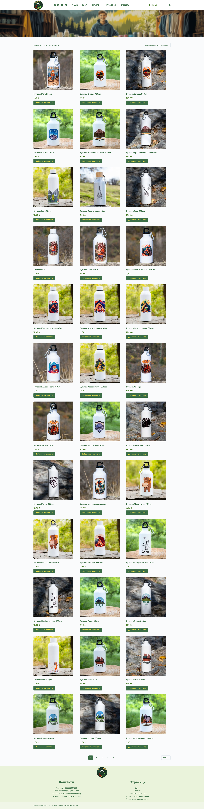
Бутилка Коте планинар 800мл (93, 328)
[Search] (139, 5)
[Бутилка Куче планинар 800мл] (148, 304)
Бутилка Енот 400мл (89, 270)
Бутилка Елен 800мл (135, 211)
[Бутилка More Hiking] (55, 70)
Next (165, 757)
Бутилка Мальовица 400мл (92, 445)
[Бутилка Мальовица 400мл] (102, 421)
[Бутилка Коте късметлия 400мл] (148, 246)
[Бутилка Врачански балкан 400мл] (102, 129)
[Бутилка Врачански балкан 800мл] (148, 129)
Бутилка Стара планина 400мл (140, 738)
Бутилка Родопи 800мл (90, 738)
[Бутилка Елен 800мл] (148, 187)
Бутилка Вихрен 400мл (43, 153)
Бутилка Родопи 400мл (43, 738)
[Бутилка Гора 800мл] (55, 187)
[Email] (62, 5)
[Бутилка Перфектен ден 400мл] (148, 539)
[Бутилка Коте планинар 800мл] (102, 304)
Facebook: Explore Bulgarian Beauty (66, 796)
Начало (74, 5)
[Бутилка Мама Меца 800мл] (148, 421)
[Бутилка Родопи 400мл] (55, 714)
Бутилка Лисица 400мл (43, 445)
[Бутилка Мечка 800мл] (55, 480)
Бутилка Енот (39, 270)
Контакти (95, 5)
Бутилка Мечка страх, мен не (93, 504)
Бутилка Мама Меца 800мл (138, 445)
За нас (137, 788)
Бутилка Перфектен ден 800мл (47, 621)
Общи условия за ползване (137, 796)
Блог (84, 5)
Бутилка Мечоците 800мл (91, 562)
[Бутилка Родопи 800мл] (102, 714)
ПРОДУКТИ (125, 5)
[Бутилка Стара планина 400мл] (148, 714)
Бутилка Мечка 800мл (43, 504)
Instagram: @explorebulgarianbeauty (66, 793)
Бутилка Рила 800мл (135, 680)
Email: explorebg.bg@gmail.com (66, 791)
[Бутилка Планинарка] (55, 656)
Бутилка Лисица (133, 387)
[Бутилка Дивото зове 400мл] (102, 187)
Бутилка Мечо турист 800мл (46, 562)
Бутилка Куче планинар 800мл (140, 328)
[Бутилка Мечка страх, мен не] (102, 480)
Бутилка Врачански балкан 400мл (95, 153)
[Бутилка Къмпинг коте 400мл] (55, 363)
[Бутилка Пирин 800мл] (148, 597)
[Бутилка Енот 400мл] (102, 246)
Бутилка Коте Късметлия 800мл (47, 328)
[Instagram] (58, 5)
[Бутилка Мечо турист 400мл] (148, 480)
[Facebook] (55, 5)
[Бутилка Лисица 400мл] (55, 421)
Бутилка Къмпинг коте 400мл (46, 387)
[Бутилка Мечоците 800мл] (102, 539)
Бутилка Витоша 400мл (90, 94)
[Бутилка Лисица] (148, 363)
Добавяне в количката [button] (44, 102)
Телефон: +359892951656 (66, 788)
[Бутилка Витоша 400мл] (102, 70)
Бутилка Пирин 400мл (90, 621)
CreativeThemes (71, 805)
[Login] (170, 5)
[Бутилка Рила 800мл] (148, 656)
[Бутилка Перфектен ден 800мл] (55, 597)
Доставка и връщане (137, 793)
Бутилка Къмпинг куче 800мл (93, 387)
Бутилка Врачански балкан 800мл (141, 153)
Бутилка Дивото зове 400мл (92, 211)
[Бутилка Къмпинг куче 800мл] (102, 363)
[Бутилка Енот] (55, 246)
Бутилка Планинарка (42, 680)
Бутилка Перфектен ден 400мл (140, 562)
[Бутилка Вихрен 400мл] (55, 129)
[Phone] (66, 5)
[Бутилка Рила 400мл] (102, 656)
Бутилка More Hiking (42, 94)
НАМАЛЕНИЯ (111, 5)
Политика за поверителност (137, 799)
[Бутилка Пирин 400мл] (102, 597)
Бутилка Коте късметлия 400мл (140, 270)
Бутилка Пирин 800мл (136, 621)
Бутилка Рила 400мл (89, 680)
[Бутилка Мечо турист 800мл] (55, 539)
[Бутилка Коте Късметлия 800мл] (55, 304)
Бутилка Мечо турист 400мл (139, 504)
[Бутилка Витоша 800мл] (148, 70)
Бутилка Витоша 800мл (136, 94)
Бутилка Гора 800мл (42, 211)
